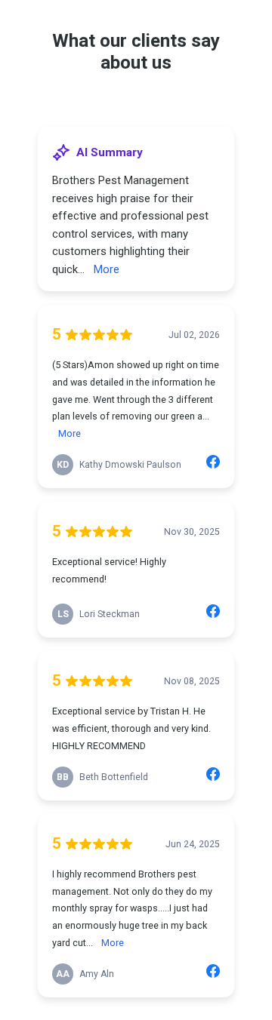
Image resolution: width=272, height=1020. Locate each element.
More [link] (106, 269)
